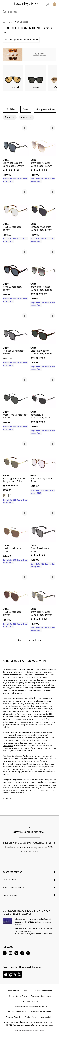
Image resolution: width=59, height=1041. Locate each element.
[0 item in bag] (54, 4)
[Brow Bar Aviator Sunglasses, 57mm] (43, 264)
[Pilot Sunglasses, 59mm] (16, 525)
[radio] (5, 495)
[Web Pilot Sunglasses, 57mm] (16, 392)
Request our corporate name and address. (33, 1025)
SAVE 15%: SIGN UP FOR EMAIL (29, 832)
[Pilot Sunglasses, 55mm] (16, 264)
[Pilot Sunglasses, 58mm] (43, 525)
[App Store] (12, 974)
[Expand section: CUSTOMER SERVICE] (29, 872)
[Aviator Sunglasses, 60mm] (16, 328)
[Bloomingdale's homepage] (5, 22)
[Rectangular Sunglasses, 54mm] (43, 392)
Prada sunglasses (11, 717)
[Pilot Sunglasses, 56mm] (16, 204)
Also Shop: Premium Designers (21, 39)
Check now (47, 934)
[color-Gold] (4, 495)
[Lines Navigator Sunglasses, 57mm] (43, 328)
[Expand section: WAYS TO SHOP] (29, 895)
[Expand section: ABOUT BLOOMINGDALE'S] (29, 887)
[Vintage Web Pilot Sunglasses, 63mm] (43, 204)
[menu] (5, 4)
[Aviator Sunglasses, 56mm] (43, 456)
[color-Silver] (9, 495)
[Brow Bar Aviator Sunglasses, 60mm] (43, 589)
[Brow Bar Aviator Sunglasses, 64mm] (43, 140)
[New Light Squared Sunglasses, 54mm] (16, 456)
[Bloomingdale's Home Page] (26, 4)
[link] (16, 170)
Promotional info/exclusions (28, 934)
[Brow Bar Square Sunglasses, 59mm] (16, 140)
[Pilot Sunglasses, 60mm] (16, 589)
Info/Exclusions (29, 851)
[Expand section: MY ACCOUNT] (29, 880)
